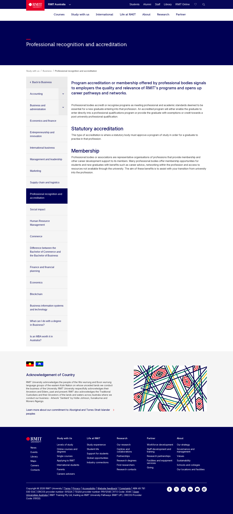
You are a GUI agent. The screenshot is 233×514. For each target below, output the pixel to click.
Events (34, 452)
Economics (36, 282)
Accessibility (88, 488)
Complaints (125, 488)
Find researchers (126, 465)
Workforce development (160, 444)
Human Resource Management (40, 223)
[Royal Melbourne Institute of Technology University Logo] (35, 5)
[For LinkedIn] (190, 489)
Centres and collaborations (124, 450)
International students (68, 465)
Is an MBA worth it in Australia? (41, 338)
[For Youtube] (197, 489)
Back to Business (42, 82)
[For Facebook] (169, 489)
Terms (67, 488)
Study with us (80, 14)
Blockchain (36, 294)
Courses (59, 14)
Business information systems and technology (46, 307)
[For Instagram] (183, 489)
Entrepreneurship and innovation (42, 134)
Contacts (35, 469)
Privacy (76, 488)
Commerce (36, 236)
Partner (181, 14)
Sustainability (184, 460)
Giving (150, 467)
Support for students (97, 453)
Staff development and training (159, 450)
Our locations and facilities (191, 469)
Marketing (35, 171)
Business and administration (38, 107)
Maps (33, 461)
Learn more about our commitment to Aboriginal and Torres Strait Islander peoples (68, 411)
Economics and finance (43, 120)
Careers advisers (66, 473)
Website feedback (107, 488)
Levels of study (65, 444)
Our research (124, 444)
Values (180, 456)
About (146, 14)
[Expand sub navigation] (63, 93)
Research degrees (126, 460)
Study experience (96, 444)
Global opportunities (97, 458)
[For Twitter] (176, 489)
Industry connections (98, 462)
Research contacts (126, 469)
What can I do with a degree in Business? (45, 323)
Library (34, 456)
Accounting (36, 93)
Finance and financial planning (42, 269)
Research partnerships (159, 456)
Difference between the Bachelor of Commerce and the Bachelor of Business (45, 252)
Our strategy (183, 444)
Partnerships (123, 456)
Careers (35, 465)
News (33, 447)
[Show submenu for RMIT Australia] (68, 4)
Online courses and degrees (67, 450)
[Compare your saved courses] (197, 4)
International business (42, 147)
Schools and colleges (188, 465)
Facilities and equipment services (159, 461)
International (104, 14)
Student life (93, 449)
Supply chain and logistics (44, 182)
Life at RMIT (128, 14)
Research (163, 14)
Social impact (37, 209)
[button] (204, 4)
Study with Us (64, 438)
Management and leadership (46, 159)
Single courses (65, 456)
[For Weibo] (204, 489)
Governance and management (185, 450)
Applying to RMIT (66, 460)
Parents (61, 469)
